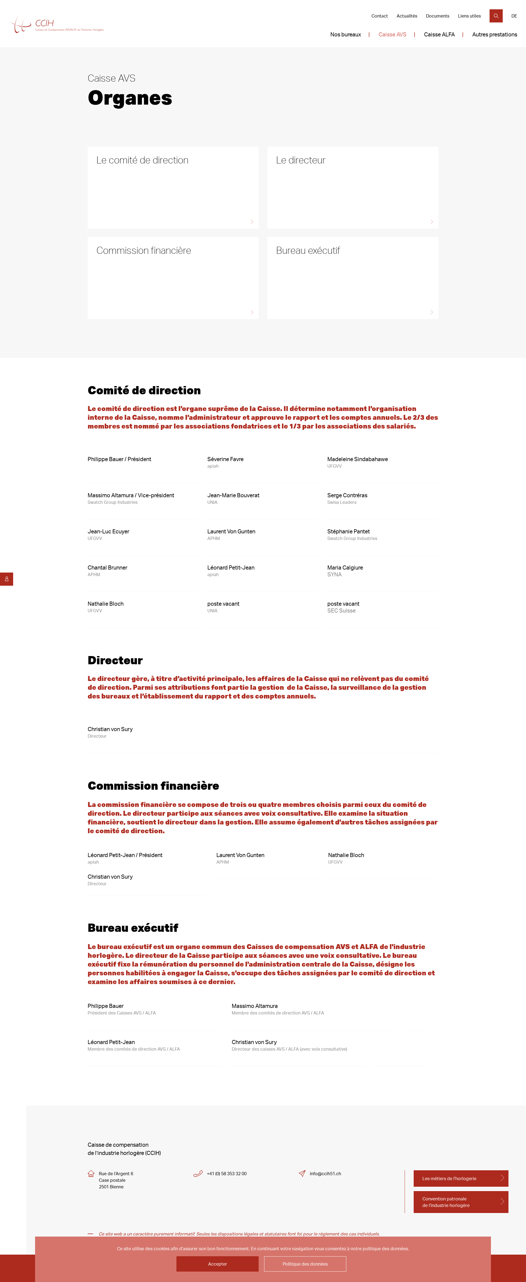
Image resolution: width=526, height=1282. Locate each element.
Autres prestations (494, 34)
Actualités (407, 16)
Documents (437, 16)
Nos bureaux (345, 34)
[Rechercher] (496, 15)
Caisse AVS (393, 34)
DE (514, 16)
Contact (379, 16)
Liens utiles (469, 16)
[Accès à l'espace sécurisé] (6, 579)
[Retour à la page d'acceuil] (57, 23)
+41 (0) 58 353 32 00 (227, 1173)
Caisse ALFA (439, 34)
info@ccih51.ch (325, 1173)
